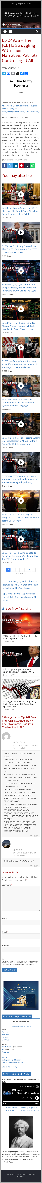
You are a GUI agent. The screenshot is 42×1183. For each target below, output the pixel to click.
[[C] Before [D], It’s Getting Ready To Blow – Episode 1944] (21, 614)
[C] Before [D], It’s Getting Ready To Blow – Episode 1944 (20, 637)
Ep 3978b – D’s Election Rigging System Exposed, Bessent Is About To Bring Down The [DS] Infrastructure (21, 440)
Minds (4, 1057)
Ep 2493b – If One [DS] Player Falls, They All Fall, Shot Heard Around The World (21, 597)
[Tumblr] (27, 165)
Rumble (5, 1032)
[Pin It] (21, 165)
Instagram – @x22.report (11, 1060)
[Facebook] (4, 165)
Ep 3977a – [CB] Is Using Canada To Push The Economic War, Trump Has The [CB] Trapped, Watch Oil (20, 555)
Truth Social (6, 1047)
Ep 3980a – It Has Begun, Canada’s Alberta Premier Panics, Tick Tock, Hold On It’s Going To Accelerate (18, 325)
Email (5, 932)
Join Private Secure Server (21, 1027)
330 (28, 569)
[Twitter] (10, 165)
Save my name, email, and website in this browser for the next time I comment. (20, 963)
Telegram (5, 1052)
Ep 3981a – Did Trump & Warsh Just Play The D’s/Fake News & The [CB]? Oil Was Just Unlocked (19, 249)
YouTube (5, 1035)
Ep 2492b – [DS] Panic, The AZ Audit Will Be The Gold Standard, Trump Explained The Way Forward (20, 584)
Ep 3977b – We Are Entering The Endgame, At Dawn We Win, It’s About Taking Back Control (20, 517)
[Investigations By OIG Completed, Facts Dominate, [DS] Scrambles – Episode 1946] (21, 680)
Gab (3, 1054)
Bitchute (5, 1037)
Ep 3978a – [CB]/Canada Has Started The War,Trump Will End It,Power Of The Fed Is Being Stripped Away (19, 479)
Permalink (20, 748)
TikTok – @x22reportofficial (12, 1062)
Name (5, 918)
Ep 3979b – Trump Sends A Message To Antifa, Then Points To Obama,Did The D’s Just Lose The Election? (20, 364)
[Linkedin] (15, 165)
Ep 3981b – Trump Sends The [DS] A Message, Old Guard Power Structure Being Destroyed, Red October (20, 211)
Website (5, 945)
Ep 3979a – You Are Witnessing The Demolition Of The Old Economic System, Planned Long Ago (19, 402)
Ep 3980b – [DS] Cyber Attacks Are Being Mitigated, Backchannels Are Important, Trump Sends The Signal (19, 287)
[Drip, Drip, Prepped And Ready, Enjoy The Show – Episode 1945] (21, 647)
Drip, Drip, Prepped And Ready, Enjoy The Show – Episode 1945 (18, 670)
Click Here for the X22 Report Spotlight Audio (21, 1108)
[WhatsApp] (32, 165)
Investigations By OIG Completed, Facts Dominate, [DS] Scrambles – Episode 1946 (19, 704)
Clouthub (5, 1040)
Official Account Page (10, 1067)
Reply (35, 836)
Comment (7, 885)
